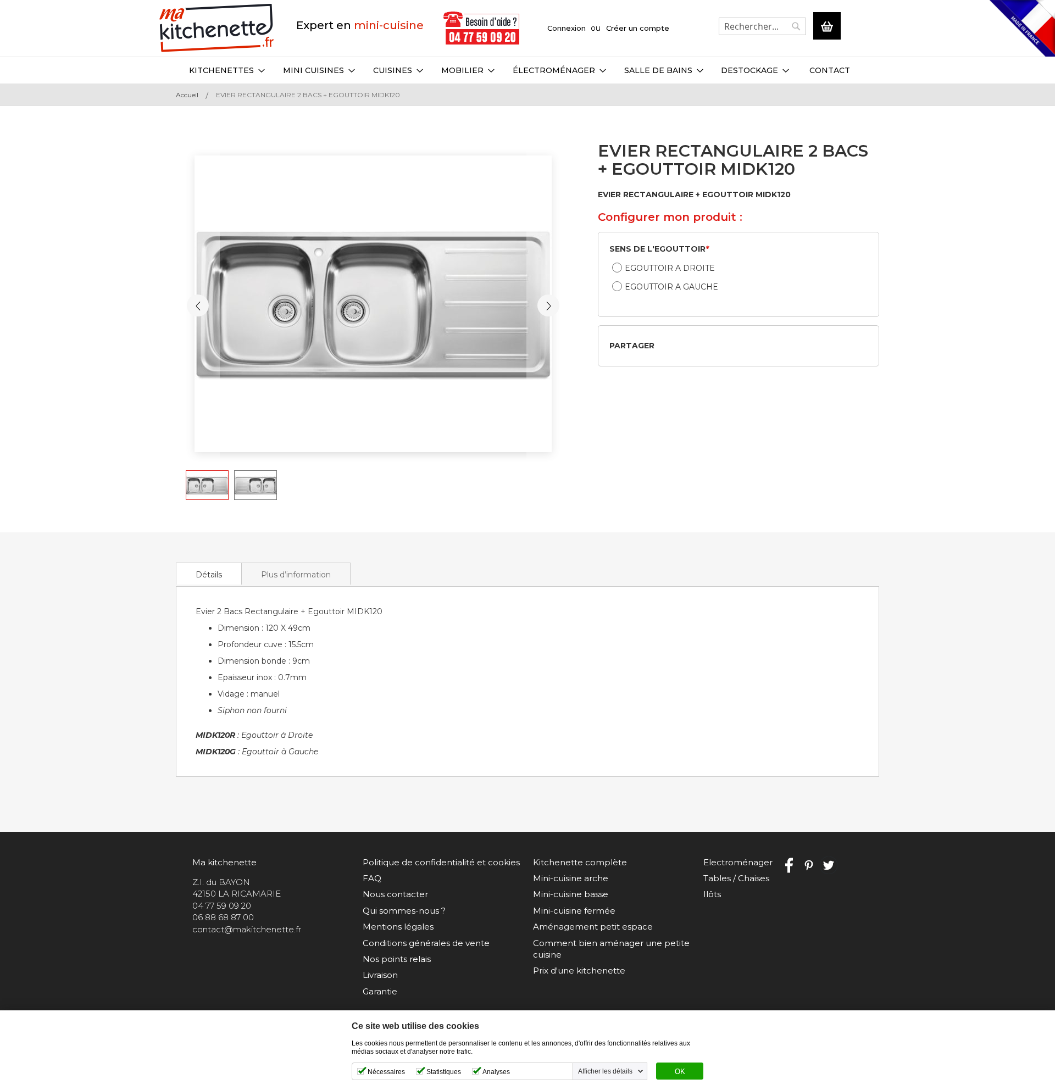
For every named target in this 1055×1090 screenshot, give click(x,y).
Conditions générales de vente (426, 943)
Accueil (187, 95)
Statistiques (443, 1072)
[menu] (527, 70)
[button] (548, 305)
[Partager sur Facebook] (666, 345)
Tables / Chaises (736, 878)
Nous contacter (395, 894)
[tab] (209, 574)
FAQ (372, 878)
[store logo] (216, 28)
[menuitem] (227, 70)
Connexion (566, 28)
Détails (209, 575)
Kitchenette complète (580, 862)
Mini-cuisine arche (570, 878)
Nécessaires (386, 1072)
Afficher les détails (605, 1071)
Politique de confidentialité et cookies (441, 862)
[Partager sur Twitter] (684, 345)
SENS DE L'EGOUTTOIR (659, 249)
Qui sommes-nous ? (404, 910)
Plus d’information (296, 575)
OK (680, 1072)
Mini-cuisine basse (570, 894)
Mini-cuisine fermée (574, 910)
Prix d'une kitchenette (579, 970)
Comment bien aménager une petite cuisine (611, 949)
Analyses (496, 1072)
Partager (631, 346)
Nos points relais (397, 959)
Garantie (380, 991)
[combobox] (762, 26)
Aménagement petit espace (593, 926)
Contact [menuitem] (829, 70)
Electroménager (738, 862)
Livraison (380, 975)
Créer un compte (637, 28)
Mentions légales (398, 926)
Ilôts (712, 894)
